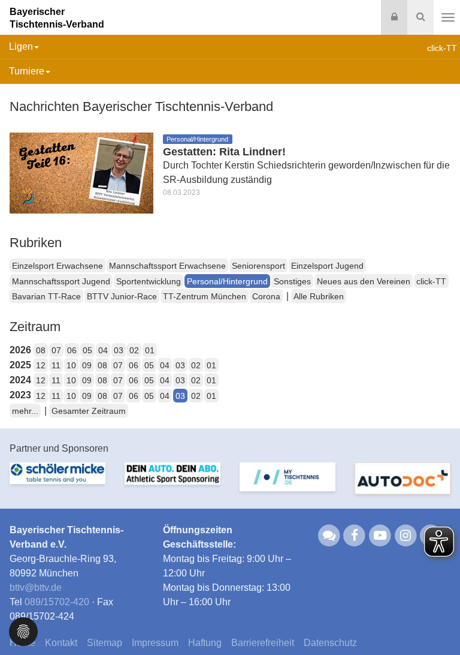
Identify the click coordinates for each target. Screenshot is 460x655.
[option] (57, 480)
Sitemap (104, 643)
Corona (266, 296)
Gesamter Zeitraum (89, 411)
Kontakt (61, 643)
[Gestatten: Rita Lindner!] (81, 172)
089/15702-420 (57, 602)
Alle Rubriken (318, 296)
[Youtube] (380, 535)
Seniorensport (258, 266)
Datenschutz (330, 643)
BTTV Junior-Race (122, 296)
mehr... (25, 411)
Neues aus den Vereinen (363, 281)
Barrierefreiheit (262, 643)
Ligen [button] (21, 46)
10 (71, 365)
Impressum (155, 643)
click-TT (431, 281)
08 (41, 350)
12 (41, 365)
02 (134, 350)
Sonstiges (292, 281)
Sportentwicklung (148, 281)
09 (87, 365)
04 (103, 350)
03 (118, 350)
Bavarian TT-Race (46, 296)
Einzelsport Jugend (327, 266)
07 (56, 350)
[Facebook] (355, 535)
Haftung (205, 643)
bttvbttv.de (36, 587)
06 (72, 350)
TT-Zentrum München (204, 296)
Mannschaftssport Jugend (61, 281)
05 (87, 350)
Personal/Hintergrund (227, 281)
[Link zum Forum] (329, 535)
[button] (23, 631)
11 (56, 365)
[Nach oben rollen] (436, 621)
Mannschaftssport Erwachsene (167, 266)
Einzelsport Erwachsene (57, 266)
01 (150, 350)
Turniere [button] (26, 71)
